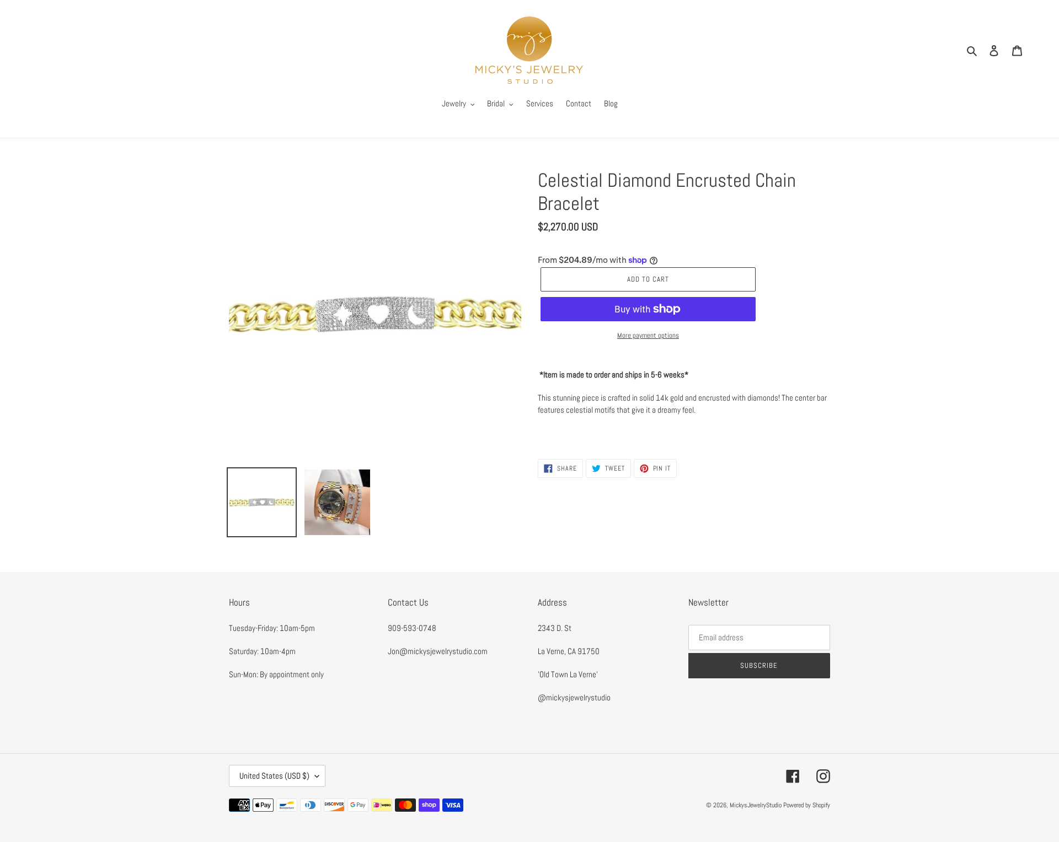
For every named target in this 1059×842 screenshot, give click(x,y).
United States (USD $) (274, 775)
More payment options (648, 335)
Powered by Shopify (806, 805)
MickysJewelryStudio (756, 805)
